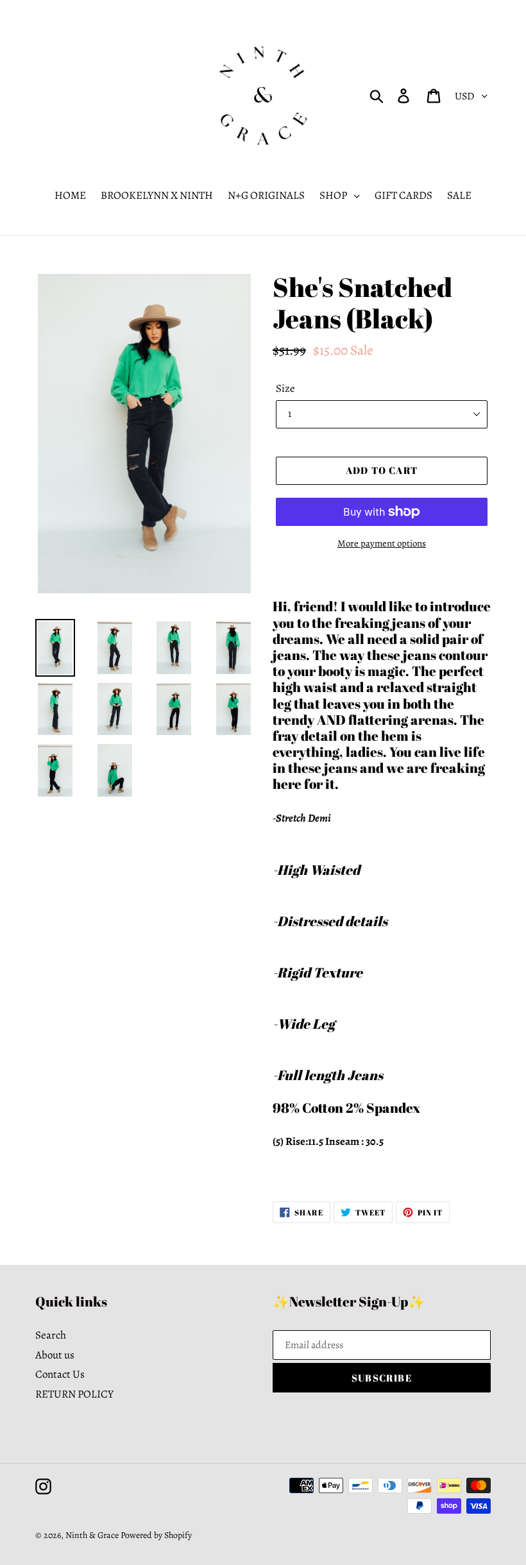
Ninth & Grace (92, 1535)
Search (50, 1335)
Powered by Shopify (156, 1535)
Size (285, 388)
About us (54, 1355)
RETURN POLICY (74, 1394)
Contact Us (60, 1374)
